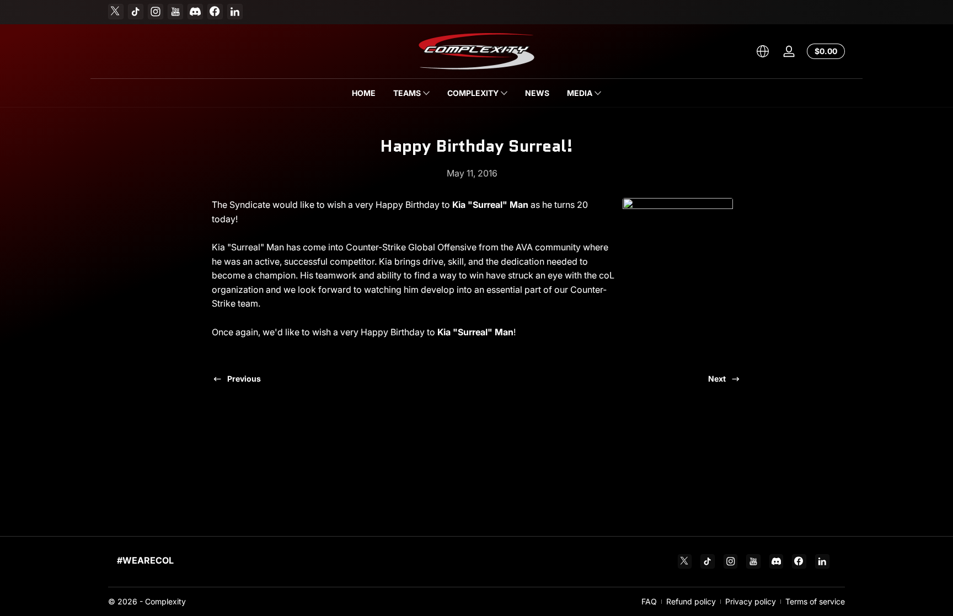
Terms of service (815, 601)
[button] (762, 51)
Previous (244, 378)
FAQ (649, 601)
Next (717, 378)
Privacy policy (750, 601)
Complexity (165, 601)
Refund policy (691, 601)
